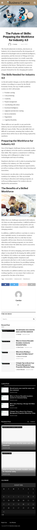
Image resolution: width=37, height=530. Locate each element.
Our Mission (13, 522)
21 (23, 504)
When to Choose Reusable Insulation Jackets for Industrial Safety (25, 343)
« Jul (2, 514)
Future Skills (8, 279)
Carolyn (15, 44)
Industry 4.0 (18, 279)
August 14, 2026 (19, 358)
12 (13, 500)
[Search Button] (34, 319)
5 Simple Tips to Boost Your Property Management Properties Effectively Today (25, 365)
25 (8, 508)
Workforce (26, 279)
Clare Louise (20, 347)
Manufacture (6, 341)
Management (6, 363)
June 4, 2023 (24, 44)
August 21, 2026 (28, 347)
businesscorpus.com (15, 526)
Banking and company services (8, 331)
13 (18, 500)
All (28, 421)
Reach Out (4, 522)
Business (5, 352)
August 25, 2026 (26, 334)
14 (23, 500)
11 (8, 500)
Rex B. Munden (21, 369)
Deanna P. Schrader (22, 356)
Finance (32, 421)
